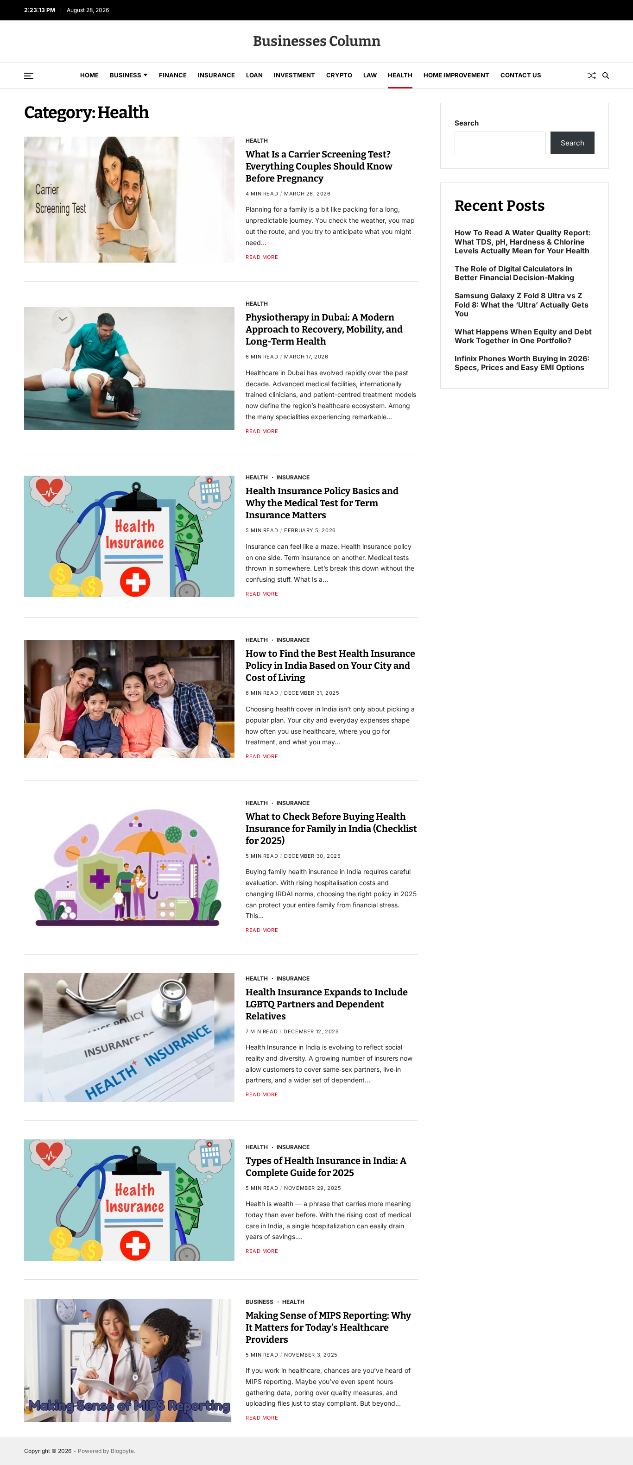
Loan (254, 75)
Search (467, 123)
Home (89, 75)
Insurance (216, 75)
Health (400, 75)
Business (125, 75)
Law (370, 75)
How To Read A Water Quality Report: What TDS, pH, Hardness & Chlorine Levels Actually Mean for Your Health (523, 241)
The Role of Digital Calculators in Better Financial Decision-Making (514, 273)
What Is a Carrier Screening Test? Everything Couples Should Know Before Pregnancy (319, 166)
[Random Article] (592, 75)
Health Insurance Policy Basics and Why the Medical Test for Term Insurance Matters (322, 503)
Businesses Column (316, 41)
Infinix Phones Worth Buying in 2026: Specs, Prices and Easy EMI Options (522, 363)
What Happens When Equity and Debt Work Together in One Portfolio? (523, 336)
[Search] (605, 75)
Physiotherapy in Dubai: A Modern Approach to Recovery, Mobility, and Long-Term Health (324, 329)
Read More (262, 257)
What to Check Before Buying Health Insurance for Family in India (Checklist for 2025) (331, 828)
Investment (294, 75)
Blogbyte (122, 1450)
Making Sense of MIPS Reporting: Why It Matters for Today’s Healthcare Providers (328, 1327)
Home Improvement (456, 75)
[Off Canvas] (28, 76)
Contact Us (520, 75)
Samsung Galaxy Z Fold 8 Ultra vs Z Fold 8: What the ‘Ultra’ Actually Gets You (522, 304)
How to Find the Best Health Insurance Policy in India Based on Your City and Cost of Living (330, 665)
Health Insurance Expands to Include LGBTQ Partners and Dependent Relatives (327, 1004)
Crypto (339, 75)
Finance (173, 75)
